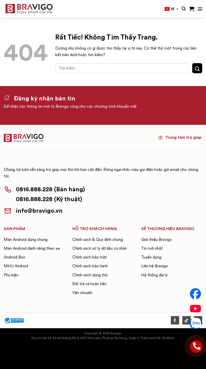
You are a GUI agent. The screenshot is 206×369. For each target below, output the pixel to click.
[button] (184, 9)
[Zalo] (195, 323)
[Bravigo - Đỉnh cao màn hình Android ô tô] (29, 9)
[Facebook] (195, 293)
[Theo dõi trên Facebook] (175, 320)
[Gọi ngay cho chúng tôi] (195, 345)
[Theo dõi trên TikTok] (186, 320)
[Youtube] (195, 308)
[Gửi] (197, 68)
